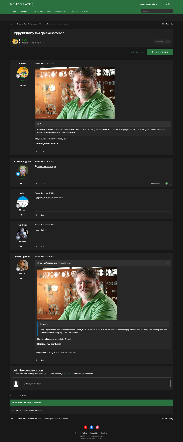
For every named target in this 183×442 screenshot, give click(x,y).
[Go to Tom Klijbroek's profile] (23, 265)
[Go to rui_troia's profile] (23, 233)
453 (24, 278)
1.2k (23, 215)
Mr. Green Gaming (21, 4)
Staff (49, 11)
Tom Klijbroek (22, 256)
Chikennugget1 (22, 161)
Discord (85, 11)
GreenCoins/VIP (61, 11)
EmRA (22, 63)
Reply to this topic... (34, 384)
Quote (43, 152)
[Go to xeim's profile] (23, 202)
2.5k (24, 85)
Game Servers (37, 11)
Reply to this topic (160, 52)
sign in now (66, 374)
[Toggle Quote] (38, 124)
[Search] (170, 11)
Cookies (104, 433)
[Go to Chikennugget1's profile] (23, 170)
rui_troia (22, 225)
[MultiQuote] (36, 152)
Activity (75, 11)
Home (14, 11)
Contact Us (93, 433)
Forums (24, 11)
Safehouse (41, 43)
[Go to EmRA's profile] (15, 41)
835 (24, 247)
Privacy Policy (81, 433)
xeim (22, 193)
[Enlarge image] (75, 93)
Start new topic (137, 52)
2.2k (24, 183)
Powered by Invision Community (91, 438)
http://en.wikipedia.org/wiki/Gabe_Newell (51, 139)
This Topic (160, 11)
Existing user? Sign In (149, 4)
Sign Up (167, 4)
